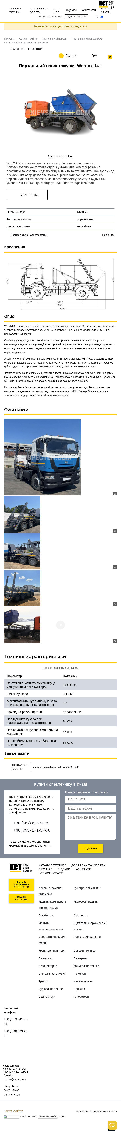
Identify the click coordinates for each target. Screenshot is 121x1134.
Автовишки (46, 958)
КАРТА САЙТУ (13, 1111)
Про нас (57, 10)
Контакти (89, 10)
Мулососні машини (86, 901)
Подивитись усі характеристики (29, 235)
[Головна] (108, 4)
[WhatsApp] (8, 1045)
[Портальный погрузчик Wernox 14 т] (60, 457)
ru (96, 16)
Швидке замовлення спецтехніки (21, 884)
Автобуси (80, 973)
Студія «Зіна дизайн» (47, 1116)
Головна (9, 38)
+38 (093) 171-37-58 (32, 830)
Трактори (45, 981)
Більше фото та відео (60, 156)
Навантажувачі (83, 981)
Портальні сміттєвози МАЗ (87, 38)
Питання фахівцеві (21, 898)
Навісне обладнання (87, 936)
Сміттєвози (81, 915)
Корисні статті (107, 10)
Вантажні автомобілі (52, 973)
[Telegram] (8, 1053)
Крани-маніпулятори (52, 950)
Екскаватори (47, 996)
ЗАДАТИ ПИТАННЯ (76, 16)
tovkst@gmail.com (15, 1079)
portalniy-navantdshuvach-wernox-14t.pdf (56, 767)
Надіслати (90, 848)
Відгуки (71, 10)
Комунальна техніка (87, 966)
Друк (94, 55)
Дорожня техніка (84, 950)
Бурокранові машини (87, 888)
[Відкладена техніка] (79, 55)
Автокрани (80, 958)
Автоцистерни (48, 966)
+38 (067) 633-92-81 (32, 823)
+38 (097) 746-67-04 (49, 16)
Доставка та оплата (39, 10)
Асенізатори (47, 915)
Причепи (79, 989)
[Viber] (17, 1045)
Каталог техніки (15, 10)
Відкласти (71, 55)
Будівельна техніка (51, 989)
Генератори (81, 996)
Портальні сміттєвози (54, 38)
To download (20, 765)
